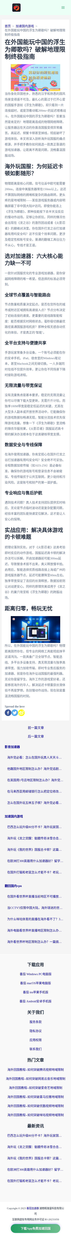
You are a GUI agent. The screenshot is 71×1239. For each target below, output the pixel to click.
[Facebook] (8, 712)
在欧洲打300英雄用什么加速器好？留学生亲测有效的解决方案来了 (35, 861)
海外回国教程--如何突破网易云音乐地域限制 (35, 1078)
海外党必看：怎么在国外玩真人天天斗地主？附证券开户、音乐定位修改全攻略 (35, 757)
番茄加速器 (33, 1208)
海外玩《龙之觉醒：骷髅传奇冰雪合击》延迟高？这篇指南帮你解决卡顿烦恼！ (35, 838)
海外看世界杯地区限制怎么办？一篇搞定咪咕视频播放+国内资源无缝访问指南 (35, 941)
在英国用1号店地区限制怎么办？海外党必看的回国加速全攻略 (35, 780)
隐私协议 (36, 1031)
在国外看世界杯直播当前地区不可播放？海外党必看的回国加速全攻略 (35, 896)
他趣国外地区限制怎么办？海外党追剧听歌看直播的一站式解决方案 (35, 768)
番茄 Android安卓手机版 (35, 1001)
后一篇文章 (36, 736)
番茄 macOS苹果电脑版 (35, 983)
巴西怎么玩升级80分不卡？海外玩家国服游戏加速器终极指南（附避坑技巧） (35, 827)
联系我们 (36, 1049)
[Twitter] (14, 712)
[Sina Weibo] (21, 712)
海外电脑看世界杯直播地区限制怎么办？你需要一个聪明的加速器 (35, 930)
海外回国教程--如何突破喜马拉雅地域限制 (35, 1096)
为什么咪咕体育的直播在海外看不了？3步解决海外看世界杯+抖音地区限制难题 (35, 919)
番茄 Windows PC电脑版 (35, 974)
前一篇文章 (36, 727)
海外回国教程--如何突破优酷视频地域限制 (35, 1106)
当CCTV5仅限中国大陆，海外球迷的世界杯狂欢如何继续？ (35, 907)
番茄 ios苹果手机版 (35, 992)
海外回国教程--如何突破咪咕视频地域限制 (35, 1115)
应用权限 (36, 1040)
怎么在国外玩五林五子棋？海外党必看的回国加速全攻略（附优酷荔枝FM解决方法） (35, 802)
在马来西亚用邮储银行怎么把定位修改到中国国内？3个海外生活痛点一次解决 (35, 791)
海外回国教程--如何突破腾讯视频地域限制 (35, 1069)
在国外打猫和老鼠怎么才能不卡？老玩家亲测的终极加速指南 (35, 872)
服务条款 (36, 1021)
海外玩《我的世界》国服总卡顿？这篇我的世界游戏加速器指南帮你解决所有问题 (35, 849)
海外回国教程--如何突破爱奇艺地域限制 (35, 1087)
